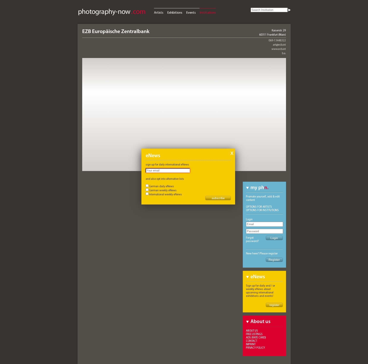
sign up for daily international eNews (167, 164)
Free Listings (254, 334)
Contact (251, 340)
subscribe (218, 198)
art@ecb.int (279, 44)
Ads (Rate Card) (256, 337)
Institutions (208, 12)
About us (252, 330)
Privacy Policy (255, 347)
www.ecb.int (279, 49)
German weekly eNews (163, 190)
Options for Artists (259, 206)
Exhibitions (174, 12)
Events (191, 12)
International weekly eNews (165, 194)
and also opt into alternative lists (165, 178)
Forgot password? (252, 239)
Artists (158, 12)
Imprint (251, 344)
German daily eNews (161, 186)
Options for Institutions (262, 210)
